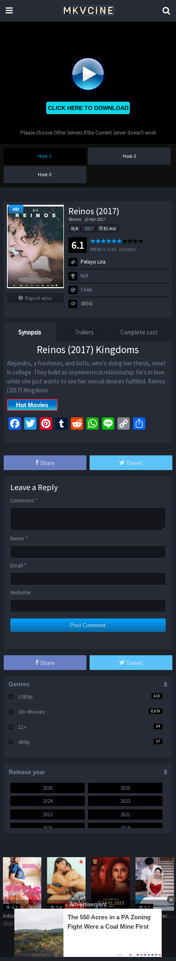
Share (47, 463)
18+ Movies (31, 711)
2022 (47, 814)
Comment (24, 500)
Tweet (134, 463)
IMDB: (96, 249)
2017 (89, 228)
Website (20, 592)
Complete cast (139, 332)
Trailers (84, 332)
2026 (47, 787)
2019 (125, 827)
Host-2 (129, 156)
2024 (47, 800)
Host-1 (45, 156)
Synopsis (29, 332)
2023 (125, 800)
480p (24, 742)
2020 (47, 827)
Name (19, 538)
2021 (125, 814)
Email (18, 565)
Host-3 (45, 174)
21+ (22, 727)
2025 (125, 787)
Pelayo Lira (93, 261)
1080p (25, 696)
